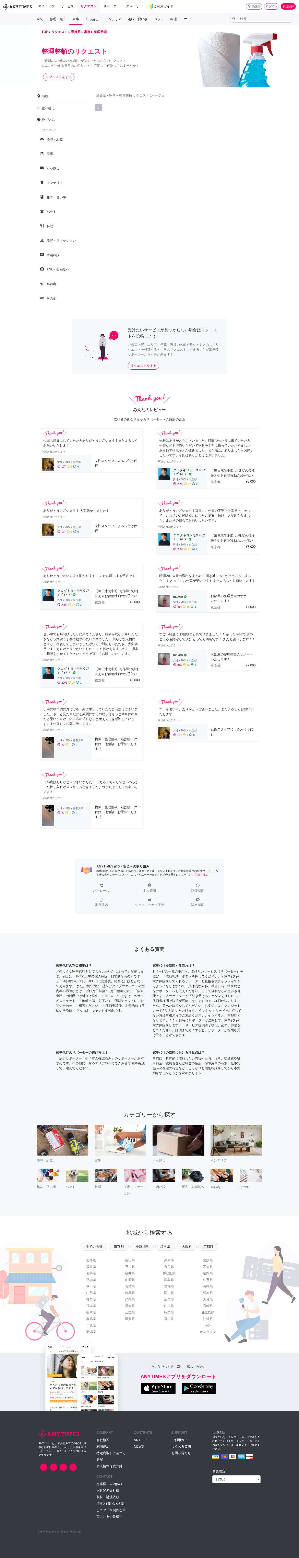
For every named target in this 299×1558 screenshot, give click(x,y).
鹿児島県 (207, 1312)
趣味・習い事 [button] (137, 19)
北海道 (91, 1260)
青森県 (91, 1266)
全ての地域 (94, 1246)
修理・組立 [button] (58, 19)
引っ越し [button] (92, 19)
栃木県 (91, 1312)
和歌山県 (169, 1273)
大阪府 (187, 1246)
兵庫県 (169, 1260)
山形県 (91, 1292)
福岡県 (208, 1273)
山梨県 (130, 1279)
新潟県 (91, 1332)
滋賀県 (130, 1319)
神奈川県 (141, 1246)
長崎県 (208, 1286)
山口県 (169, 1306)
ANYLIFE (141, 1440)
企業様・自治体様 (109, 1484)
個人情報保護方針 (109, 1466)
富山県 (130, 1260)
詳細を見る (201, 874)
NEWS (139, 1446)
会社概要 (102, 1440)
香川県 (169, 1319)
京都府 (208, 1246)
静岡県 (130, 1299)
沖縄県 (208, 1319)
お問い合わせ (181, 1453)
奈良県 (169, 1266)
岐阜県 (130, 1292)
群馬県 (91, 1319)
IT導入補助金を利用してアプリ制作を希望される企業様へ (111, 1510)
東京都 (119, 1246)
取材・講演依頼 (107, 1497)
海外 (208, 1325)
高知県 (208, 1266)
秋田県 (91, 1286)
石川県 (130, 1266)
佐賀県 (208, 1279)
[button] (254, 6)
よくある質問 (181, 1446)
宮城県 (91, 1279)
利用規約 (102, 1446)
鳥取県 (169, 1279)
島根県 (169, 1286)
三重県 (130, 1312)
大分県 (208, 1299)
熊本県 (208, 1292)
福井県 (130, 1273)
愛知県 (130, 1306)
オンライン (208, 1332)
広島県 (169, 1299)
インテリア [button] (113, 19)
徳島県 (169, 1312)
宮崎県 (208, 1306)
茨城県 (91, 1306)
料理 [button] (173, 19)
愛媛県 (208, 1260)
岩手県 (91, 1273)
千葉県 (91, 1325)
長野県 (130, 1286)
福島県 (91, 1299)
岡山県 (169, 1292)
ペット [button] (159, 19)
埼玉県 (165, 1246)
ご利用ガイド (181, 1440)
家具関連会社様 (107, 1490)
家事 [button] (76, 19)
